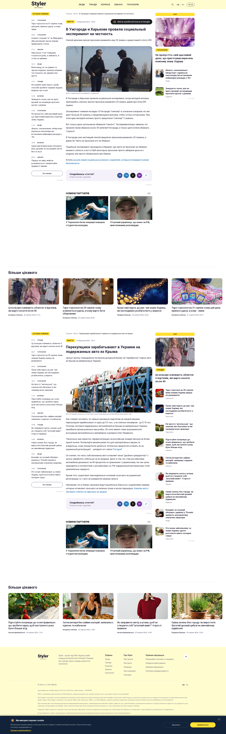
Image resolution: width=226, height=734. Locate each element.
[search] (172, 4)
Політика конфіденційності (157, 671)
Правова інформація (154, 667)
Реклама (127, 675)
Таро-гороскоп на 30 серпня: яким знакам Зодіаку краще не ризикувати (46, 358)
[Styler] (38, 4)
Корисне (105, 4)
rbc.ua (190, 5)
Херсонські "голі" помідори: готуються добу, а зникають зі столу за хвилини (45, 56)
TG (126, 175)
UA (178, 5)
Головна (69, 14)
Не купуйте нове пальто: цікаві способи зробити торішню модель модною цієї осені (47, 88)
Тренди (93, 4)
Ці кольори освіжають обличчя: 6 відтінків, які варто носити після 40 (32, 309)
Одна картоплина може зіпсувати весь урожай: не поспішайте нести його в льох (46, 149)
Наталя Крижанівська (16, 633)
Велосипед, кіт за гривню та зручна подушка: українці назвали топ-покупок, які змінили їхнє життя (46, 71)
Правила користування (155, 663)
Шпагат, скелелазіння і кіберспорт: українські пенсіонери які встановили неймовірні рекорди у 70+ (47, 132)
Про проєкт (128, 659)
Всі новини (47, 173)
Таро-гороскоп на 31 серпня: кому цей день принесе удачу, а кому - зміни (46, 26)
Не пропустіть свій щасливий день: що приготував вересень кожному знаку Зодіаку (47, 117)
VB (139, 175)
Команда (128, 667)
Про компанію (130, 671)
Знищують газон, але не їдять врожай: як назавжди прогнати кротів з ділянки (45, 102)
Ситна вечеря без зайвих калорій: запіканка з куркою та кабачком (46, 417)
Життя (75, 14)
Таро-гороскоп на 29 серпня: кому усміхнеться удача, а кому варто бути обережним (84, 310)
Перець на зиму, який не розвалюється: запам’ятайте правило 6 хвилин (44, 163)
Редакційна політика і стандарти (160, 659)
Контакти (128, 663)
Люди (82, 4)
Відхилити (176, 725)
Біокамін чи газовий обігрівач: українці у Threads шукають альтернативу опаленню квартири (46, 460)
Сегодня (118, 449)
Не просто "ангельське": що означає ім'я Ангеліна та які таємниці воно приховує (43, 387)
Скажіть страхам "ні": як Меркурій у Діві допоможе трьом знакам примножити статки (47, 41)
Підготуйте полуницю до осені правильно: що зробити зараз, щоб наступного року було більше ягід (46, 403)
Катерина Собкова (15, 315)
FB (120, 175)
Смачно (118, 4)
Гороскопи (133, 4)
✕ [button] (219, 719)
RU (183, 5)
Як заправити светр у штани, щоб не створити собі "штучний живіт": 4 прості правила (46, 431)
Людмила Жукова (124, 315)
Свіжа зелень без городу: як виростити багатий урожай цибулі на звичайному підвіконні (46, 445)
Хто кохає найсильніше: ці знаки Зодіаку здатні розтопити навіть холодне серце (46, 475)
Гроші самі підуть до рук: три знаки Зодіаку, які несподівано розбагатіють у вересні (141, 309)
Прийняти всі (203, 725)
